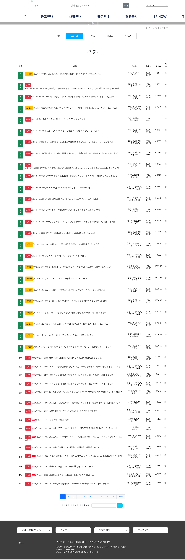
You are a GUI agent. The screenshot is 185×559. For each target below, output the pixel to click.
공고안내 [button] (47, 16)
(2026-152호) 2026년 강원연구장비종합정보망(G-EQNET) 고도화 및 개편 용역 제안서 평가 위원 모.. (79, 392)
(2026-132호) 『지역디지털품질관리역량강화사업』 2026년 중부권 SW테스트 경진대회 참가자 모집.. (78, 367)
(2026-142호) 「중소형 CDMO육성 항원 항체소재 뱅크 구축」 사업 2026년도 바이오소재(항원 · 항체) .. (80, 456)
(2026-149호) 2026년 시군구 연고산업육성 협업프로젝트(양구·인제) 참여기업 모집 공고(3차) (76, 428)
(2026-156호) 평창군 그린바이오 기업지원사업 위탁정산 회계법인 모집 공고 (69, 358)
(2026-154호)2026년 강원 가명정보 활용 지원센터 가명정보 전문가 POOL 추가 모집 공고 (75, 375)
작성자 (86, 505)
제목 (67, 505)
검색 (126, 5)
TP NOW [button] (160, 16)
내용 (76, 505)
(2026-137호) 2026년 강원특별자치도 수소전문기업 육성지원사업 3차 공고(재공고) (72, 484)
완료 (28, 85)
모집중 (29, 74)
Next (121, 497)
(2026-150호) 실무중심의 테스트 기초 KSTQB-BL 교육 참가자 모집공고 (67, 411)
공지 (20, 75)
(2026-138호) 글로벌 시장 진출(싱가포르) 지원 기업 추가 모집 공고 (65, 475)
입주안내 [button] (103, 16)
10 (113, 497)
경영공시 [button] (131, 16)
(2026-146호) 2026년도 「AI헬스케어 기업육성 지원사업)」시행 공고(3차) (67, 447)
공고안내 (156, 28)
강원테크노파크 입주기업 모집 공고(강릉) (53, 420)
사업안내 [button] (75, 16)
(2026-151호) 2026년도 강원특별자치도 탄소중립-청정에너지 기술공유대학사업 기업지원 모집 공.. (78, 403)
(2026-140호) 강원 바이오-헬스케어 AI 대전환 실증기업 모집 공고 (64, 466)
